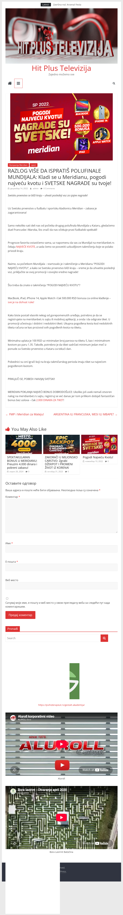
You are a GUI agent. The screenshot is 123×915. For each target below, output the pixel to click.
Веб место (11, 580)
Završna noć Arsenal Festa (67, 4)
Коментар (12, 497)
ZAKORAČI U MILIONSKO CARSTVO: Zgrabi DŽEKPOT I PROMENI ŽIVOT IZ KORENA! (61, 462)
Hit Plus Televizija (61, 68)
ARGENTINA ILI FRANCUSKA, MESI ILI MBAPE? (85, 414)
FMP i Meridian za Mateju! (24, 414)
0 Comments (49, 188)
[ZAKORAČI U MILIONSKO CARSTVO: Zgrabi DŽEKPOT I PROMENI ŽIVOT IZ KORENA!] (61, 436)
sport (33, 165)
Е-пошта (11, 561)
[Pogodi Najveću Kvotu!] (99, 436)
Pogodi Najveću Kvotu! (98, 457)
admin (36, 188)
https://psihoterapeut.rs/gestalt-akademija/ (61, 704)
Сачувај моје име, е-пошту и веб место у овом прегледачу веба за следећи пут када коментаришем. (57, 604)
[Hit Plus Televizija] (9, 83)
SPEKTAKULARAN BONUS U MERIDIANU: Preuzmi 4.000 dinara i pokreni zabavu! (22, 462)
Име (9, 543)
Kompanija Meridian (18, 165)
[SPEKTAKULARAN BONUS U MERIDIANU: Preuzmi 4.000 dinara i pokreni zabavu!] (23, 436)
